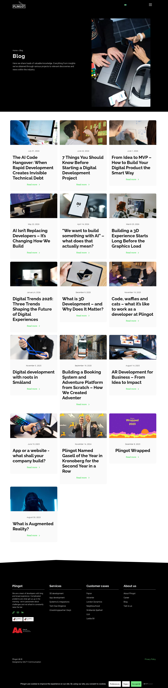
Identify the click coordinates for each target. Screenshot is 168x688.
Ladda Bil (90, 618)
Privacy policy (150, 659)
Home (15, 50)
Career (126, 597)
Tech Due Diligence (57, 606)
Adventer (90, 597)
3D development (56, 593)
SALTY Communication (32, 662)
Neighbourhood (93, 606)
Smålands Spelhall (94, 610)
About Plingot (129, 593)
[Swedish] (125, 5)
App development (57, 597)
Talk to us (128, 606)
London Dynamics (94, 602)
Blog (126, 602)
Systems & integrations (59, 602)
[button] (150, 5)
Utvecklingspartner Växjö (60, 610)
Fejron (89, 593)
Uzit (88, 614)
